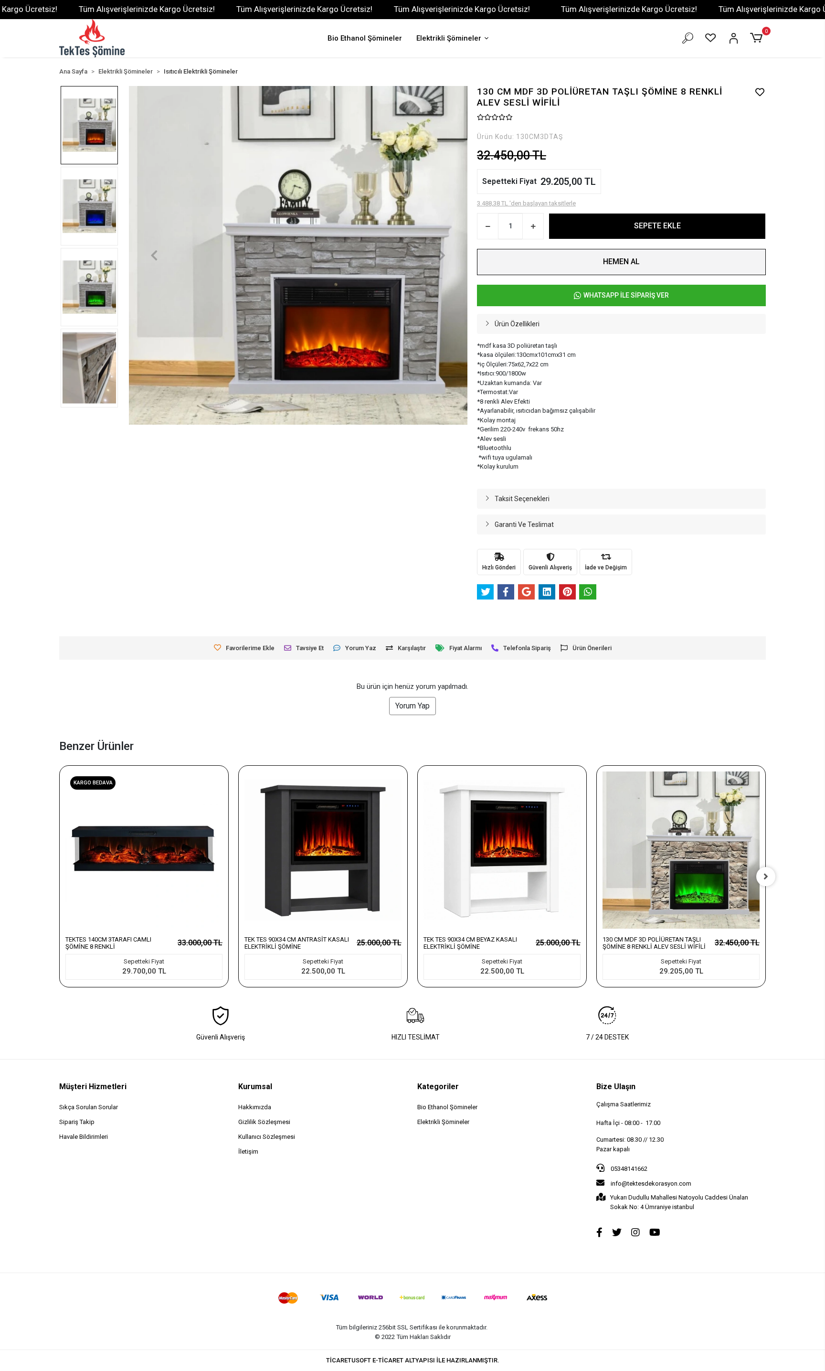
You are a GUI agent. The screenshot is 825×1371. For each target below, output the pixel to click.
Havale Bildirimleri (83, 1136)
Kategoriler (438, 1086)
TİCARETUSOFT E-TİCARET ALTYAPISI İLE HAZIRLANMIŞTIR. (412, 1360)
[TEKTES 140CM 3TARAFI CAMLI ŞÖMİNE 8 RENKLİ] (143, 850)
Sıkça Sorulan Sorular (88, 1107)
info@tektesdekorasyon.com (651, 1183)
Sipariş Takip (77, 1121)
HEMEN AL (621, 261)
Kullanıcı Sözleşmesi (266, 1136)
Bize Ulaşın (615, 1086)
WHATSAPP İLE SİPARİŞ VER (626, 295)
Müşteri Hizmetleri (93, 1086)
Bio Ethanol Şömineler (365, 38)
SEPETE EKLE (657, 225)
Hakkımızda (254, 1107)
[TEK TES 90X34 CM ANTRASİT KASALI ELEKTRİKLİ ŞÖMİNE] (323, 850)
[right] (765, 876)
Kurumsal (255, 1086)
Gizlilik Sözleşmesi (264, 1121)
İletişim (248, 1151)
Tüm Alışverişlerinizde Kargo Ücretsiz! (147, 9)
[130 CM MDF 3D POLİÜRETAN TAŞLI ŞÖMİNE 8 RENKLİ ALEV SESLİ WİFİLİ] (681, 850)
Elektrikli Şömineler (448, 38)
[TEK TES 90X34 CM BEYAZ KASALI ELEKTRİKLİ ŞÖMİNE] (502, 850)
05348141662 (628, 1168)
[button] (758, 38)
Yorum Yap (412, 705)
